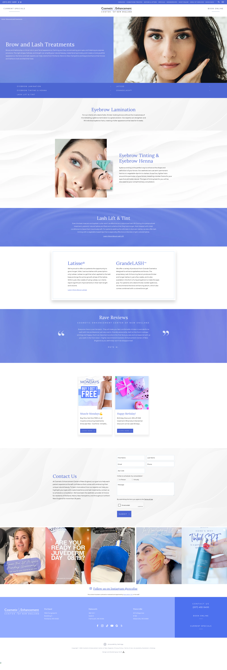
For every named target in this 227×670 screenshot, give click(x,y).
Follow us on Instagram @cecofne (115, 588)
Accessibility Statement (141, 648)
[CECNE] (116, 9)
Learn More (87, 431)
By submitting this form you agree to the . (135, 499)
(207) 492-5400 (9, 2)
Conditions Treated (134, 2)
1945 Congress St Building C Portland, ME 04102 (51, 616)
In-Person (122, 479)
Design (104, 652)
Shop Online (184, 2)
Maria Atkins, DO (128, 594)
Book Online (215, 8)
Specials (161, 2)
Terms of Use (128, 648)
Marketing (113, 652)
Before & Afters (150, 2)
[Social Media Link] (97, 625)
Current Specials (14, 8)
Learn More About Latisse (77, 290)
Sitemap (152, 648)
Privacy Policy (118, 648)
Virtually (136, 479)
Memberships (172, 2)
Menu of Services (197, 2)
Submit (123, 514)
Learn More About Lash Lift (113, 236)
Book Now (210, 2)
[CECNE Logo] (22, 617)
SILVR (120, 652)
